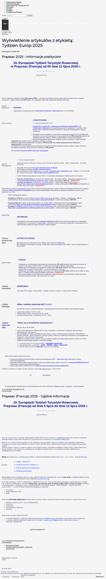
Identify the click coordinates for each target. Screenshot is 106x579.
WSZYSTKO (63, 345)
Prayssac (84, 457)
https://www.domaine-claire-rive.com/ (35, 180)
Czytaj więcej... (7, 391)
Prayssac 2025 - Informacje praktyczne (31, 57)
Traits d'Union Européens (49, 23)
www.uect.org (44, 479)
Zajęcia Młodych (32, 23)
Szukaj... (4, 15)
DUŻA (43, 345)
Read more (100, 576)
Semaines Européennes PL (15, 389)
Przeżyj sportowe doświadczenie (27, 468)
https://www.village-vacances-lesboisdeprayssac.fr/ (35, 184)
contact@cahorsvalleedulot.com (60, 171)
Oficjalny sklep (83, 23)
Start (5, 23)
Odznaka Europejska (68, 23)
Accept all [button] (5, 576)
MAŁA (56, 345)
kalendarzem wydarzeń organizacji (48, 111)
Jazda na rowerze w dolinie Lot (27, 465)
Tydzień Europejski (16, 23)
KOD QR (39, 347)
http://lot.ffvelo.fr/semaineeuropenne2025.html (52, 366)
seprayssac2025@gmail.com (79, 362)
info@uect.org (62, 359)
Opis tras (61, 243)
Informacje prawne (12, 545)
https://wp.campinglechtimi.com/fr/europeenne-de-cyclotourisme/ (31, 208)
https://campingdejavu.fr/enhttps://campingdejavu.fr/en (36, 204)
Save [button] (22, 577)
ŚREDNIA (49, 345)
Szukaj (30, 15)
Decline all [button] (15, 576)
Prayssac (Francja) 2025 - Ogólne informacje (35, 396)
